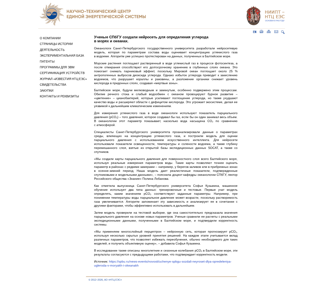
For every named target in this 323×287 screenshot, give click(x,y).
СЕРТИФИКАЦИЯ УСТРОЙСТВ (62, 73)
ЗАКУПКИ (46, 90)
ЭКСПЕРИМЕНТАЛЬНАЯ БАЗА (62, 55)
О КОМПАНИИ (50, 38)
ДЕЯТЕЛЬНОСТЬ (52, 50)
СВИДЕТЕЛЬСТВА (53, 84)
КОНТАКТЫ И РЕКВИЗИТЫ (59, 96)
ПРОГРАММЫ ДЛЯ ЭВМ (57, 67)
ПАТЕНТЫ (47, 61)
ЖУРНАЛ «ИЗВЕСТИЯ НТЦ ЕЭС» (63, 79)
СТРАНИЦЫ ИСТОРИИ (56, 44)
